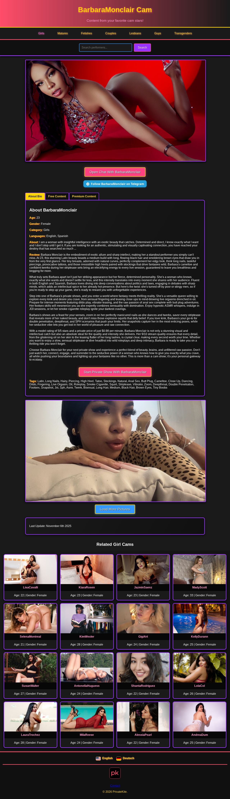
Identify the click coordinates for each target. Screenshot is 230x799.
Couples (110, 33)
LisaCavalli (30, 587)
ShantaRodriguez (143, 685)
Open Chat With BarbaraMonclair (115, 172)
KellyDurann (199, 636)
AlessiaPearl (143, 734)
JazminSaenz (143, 587)
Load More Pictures (115, 509)
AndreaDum (199, 734)
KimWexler (86, 636)
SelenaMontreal (30, 636)
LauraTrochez (30, 734)
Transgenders (183, 33)
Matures (63, 33)
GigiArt (143, 636)
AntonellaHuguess (87, 685)
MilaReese (87, 734)
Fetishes (86, 33)
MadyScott (199, 587)
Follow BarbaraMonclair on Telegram (117, 184)
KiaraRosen (87, 587)
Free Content (57, 196)
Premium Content (84, 196)
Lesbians (135, 33)
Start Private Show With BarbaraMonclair (115, 372)
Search (142, 47)
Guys (157, 33)
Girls (41, 33)
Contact (115, 785)
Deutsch (128, 758)
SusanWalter (30, 685)
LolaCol (199, 685)
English (107, 758)
